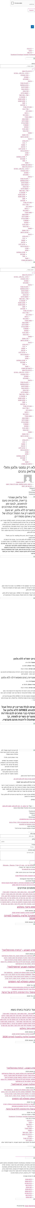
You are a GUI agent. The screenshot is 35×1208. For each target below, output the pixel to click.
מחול (23, 161)
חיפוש (33, 63)
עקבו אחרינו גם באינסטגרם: (27, 819)
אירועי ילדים (22, 149)
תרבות (30, 139)
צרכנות (30, 81)
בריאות (26, 113)
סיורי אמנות (25, 135)
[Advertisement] (17, 30)
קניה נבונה (25, 91)
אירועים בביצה (24, 151)
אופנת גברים (24, 123)
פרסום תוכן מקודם (26, 164)
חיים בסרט (25, 141)
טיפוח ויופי (25, 115)
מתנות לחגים (24, 87)
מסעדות (26, 77)
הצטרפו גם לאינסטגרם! (28, 869)
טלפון (33, 839)
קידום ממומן (28, 1181)
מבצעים (26, 127)
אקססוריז (25, 125)
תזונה (23, 103)
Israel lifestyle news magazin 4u (25, 875)
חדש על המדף (24, 83)
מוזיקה (26, 155)
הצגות (26, 162)
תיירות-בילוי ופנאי (27, 71)
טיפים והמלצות (24, 85)
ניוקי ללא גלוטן (16, 806)
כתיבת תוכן (29, 1185)
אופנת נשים (25, 119)
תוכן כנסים (29, 1187)
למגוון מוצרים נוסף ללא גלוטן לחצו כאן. (24, 779)
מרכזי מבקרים (24, 75)
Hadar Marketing (30, 1206)
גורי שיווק (25, 806)
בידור (23, 143)
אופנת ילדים (25, 121)
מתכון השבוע (21, 99)
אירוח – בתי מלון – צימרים (21, 73)
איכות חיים (29, 111)
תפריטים (22, 105)
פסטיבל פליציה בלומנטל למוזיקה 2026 (19, 917)
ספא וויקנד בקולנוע (26, 906)
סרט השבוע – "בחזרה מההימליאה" (18, 950)
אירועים (23, 147)
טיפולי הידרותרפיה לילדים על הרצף (18, 992)
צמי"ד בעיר (25, 109)
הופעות (23, 145)
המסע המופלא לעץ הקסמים (21, 981)
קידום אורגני (28, 1179)
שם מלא (32, 833)
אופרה (26, 153)
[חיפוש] (33, 69)
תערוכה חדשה (24, 137)
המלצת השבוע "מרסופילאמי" (21, 966)
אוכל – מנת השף (23, 95)
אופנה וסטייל (28, 117)
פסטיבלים (25, 79)
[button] (17, 488)
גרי (21, 806)
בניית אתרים (28, 1183)
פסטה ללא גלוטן (6, 806)
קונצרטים (22, 159)
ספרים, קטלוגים (21, 157)
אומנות (30, 133)
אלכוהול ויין (22, 97)
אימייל (33, 844)
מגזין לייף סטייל (27, 107)
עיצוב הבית (25, 129)
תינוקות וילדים (24, 93)
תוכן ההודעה (31, 850)
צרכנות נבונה (24, 89)
